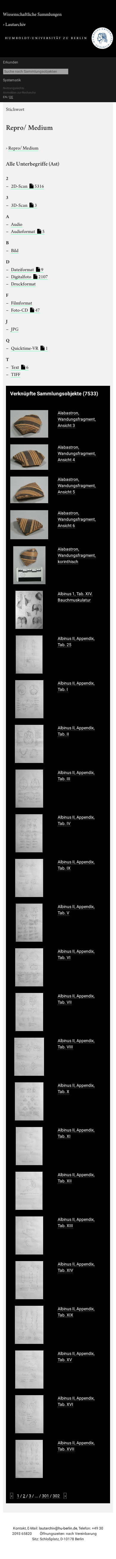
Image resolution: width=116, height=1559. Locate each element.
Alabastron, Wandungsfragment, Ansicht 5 (77, 485)
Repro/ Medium (23, 147)
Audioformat (28, 231)
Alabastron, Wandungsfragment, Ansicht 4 (77, 453)
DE (11, 97)
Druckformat (23, 283)
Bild (14, 250)
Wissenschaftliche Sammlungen (32, 13)
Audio (16, 223)
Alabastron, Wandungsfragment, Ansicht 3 (77, 419)
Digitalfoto (29, 276)
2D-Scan (27, 185)
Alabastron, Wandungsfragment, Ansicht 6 (77, 519)
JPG (14, 328)
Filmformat (21, 302)
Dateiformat (27, 269)
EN (5, 97)
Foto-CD (25, 309)
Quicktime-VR (29, 347)
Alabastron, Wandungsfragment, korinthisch (77, 555)
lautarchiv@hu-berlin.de (58, 1528)
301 (45, 1495)
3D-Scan (24, 204)
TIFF (15, 374)
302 (56, 1495)
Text (20, 366)
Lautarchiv (15, 24)
